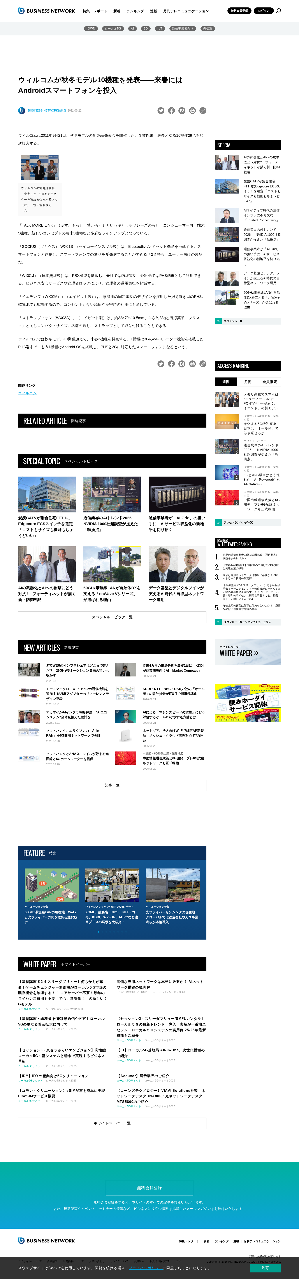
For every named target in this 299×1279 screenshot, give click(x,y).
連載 (153, 11)
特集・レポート (95, 11)
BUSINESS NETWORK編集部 (47, 110)
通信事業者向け (182, 28)
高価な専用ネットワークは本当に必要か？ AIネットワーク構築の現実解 (250, 577)
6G (146, 28)
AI (132, 28)
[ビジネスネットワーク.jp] (46, 10)
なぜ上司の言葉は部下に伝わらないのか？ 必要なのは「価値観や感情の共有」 (252, 607)
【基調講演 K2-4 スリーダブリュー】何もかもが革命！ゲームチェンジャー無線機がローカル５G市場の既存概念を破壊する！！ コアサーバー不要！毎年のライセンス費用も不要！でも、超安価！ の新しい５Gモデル (251, 592)
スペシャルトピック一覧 (112, 617)
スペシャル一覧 (233, 321)
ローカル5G (113, 28)
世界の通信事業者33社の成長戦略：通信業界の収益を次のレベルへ (250, 556)
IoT (160, 28)
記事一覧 (112, 785)
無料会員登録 (239, 10)
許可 (265, 1268)
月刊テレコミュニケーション (186, 11)
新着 (116, 11)
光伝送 (207, 28)
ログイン (263, 10)
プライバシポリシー (146, 1268)
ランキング (135, 11)
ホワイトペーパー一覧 (112, 1123)
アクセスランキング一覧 (238, 522)
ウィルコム (27, 393)
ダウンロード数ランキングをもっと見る (247, 622)
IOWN (91, 28)
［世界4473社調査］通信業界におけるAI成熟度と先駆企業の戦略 (251, 567)
